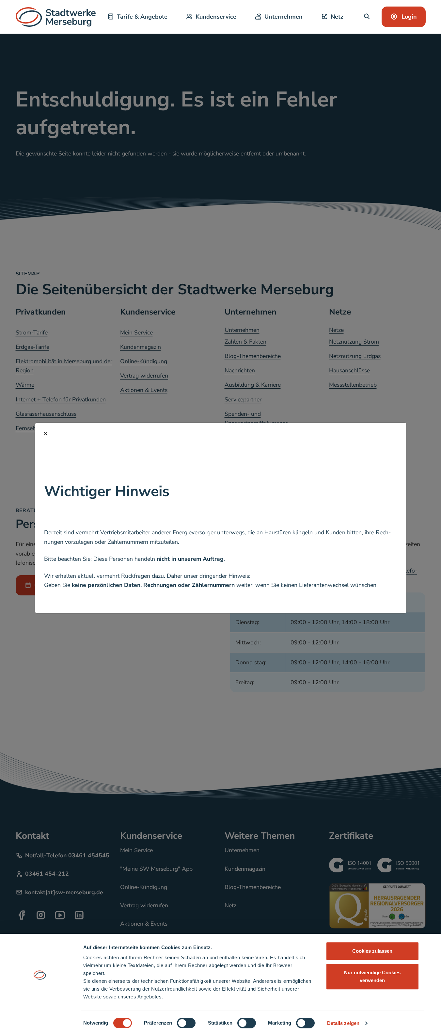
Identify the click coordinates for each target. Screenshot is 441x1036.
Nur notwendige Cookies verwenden (372, 976)
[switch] (186, 1023)
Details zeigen (343, 1023)
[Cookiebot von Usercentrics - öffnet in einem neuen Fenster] (39, 1023)
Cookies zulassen (372, 951)
